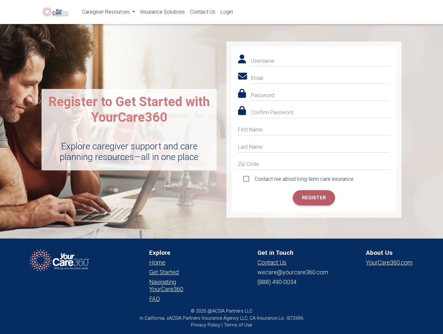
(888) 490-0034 (276, 281)
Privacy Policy (205, 325)
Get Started (164, 272)
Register (314, 198)
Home (157, 262)
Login (227, 12)
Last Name (250, 147)
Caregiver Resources (106, 12)
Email (257, 78)
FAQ (154, 298)
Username (262, 61)
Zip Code (248, 164)
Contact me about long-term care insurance (304, 179)
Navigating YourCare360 (166, 285)
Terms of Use (238, 325)
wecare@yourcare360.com (292, 272)
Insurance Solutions (162, 12)
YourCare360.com (389, 262)
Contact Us (202, 12)
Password (262, 95)
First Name (250, 130)
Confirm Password (272, 112)
